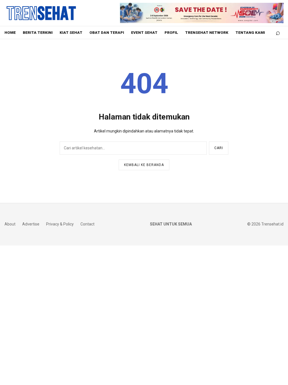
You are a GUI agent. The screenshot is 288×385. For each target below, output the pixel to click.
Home (10, 32)
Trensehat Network (206, 32)
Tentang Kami (250, 32)
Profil (171, 32)
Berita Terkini (38, 32)
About (9, 224)
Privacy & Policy (60, 224)
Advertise (30, 224)
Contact (87, 224)
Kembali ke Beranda (144, 165)
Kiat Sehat (71, 32)
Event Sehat (144, 32)
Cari (218, 148)
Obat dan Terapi (106, 32)
